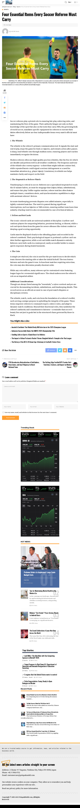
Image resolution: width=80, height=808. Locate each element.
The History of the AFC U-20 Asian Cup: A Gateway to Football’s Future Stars (36, 342)
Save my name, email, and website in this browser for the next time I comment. (31, 412)
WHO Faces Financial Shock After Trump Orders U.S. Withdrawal (40, 731)
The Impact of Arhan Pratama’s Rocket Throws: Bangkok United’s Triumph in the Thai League (41, 338)
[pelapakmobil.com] (9, 2)
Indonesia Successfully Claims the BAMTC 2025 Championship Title (33, 331)
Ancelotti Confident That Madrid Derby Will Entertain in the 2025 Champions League (39, 327)
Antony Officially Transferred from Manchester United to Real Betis (41, 695)
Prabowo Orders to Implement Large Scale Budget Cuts (39, 573)
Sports (6, 9)
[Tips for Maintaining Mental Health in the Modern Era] (24, 594)
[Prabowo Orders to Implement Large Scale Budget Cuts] (40, 557)
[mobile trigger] (4, 2)
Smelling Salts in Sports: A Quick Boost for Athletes (28, 334)
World (30, 677)
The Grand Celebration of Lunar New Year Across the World (43, 631)
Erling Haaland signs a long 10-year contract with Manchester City (41, 723)
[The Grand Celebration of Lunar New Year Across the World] (24, 634)
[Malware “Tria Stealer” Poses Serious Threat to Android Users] (24, 616)
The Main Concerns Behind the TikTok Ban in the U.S (38, 703)
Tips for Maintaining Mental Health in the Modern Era (43, 592)
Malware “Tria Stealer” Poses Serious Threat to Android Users (44, 614)
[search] (65, 2)
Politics (26, 670)
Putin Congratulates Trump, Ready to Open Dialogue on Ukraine (37, 682)
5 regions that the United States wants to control (40, 674)
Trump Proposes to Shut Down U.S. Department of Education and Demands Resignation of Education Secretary (39, 666)
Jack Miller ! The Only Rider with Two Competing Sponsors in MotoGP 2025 (38, 657)
